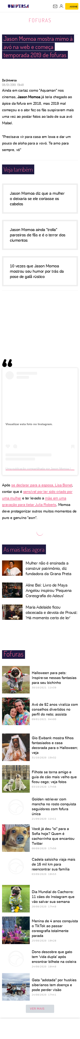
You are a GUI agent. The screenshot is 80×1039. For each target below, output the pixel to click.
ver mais (37, 1008)
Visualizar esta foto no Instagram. (29, 424)
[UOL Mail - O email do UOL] (55, 6)
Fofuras (40, 20)
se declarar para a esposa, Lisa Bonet (41, 485)
